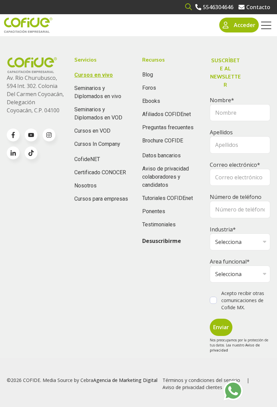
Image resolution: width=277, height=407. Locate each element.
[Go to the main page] (28, 25)
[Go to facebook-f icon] (13, 135)
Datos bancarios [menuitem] (161, 155)
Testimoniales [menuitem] (159, 224)
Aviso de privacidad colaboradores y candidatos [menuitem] (165, 176)
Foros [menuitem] (149, 88)
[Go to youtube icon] (31, 135)
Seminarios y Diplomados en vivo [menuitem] (97, 92)
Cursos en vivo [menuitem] (93, 75)
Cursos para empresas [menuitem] (101, 199)
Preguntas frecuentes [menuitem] (168, 127)
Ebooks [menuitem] (151, 101)
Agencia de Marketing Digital (125, 380)
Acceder (244, 25)
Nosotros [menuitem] (85, 185)
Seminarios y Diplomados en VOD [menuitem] (98, 113)
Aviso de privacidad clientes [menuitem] (192, 387)
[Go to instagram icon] (49, 135)
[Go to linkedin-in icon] (13, 152)
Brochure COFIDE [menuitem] (162, 140)
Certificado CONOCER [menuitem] (100, 172)
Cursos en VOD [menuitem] (92, 131)
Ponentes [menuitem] (153, 211)
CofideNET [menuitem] (87, 159)
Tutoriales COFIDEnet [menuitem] (167, 198)
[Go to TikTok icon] (31, 152)
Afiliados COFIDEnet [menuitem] (166, 114)
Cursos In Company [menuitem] (97, 144)
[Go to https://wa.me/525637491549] (233, 391)
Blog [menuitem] (147, 74)
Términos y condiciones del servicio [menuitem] (201, 380)
